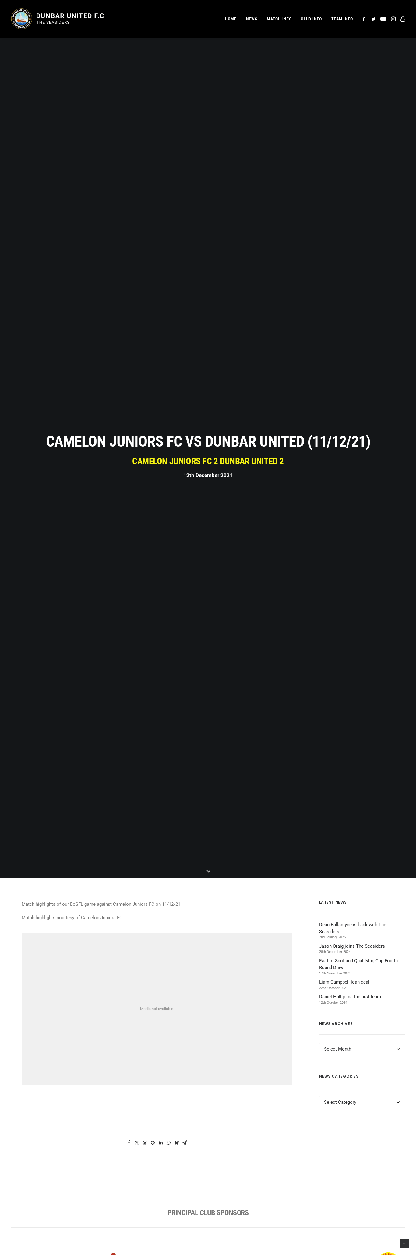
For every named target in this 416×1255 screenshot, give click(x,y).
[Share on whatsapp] (168, 1142)
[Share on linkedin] (160, 1142)
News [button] (252, 18)
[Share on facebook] (128, 1142)
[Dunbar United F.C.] (57, 19)
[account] (401, 19)
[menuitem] (231, 19)
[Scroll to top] (404, 1243)
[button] (364, 19)
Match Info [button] (279, 18)
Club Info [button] (311, 18)
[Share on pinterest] (152, 1142)
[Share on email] (184, 1142)
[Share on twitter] (136, 1142)
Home (231, 18)
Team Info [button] (342, 18)
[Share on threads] (144, 1142)
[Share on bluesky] (176, 1142)
